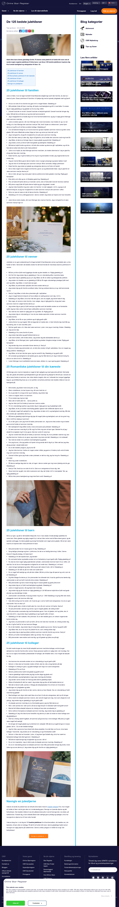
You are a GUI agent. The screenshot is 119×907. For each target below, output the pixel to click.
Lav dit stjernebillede (39, 11)
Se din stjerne (18, 11)
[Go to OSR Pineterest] (112, 877)
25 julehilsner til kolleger (16, 81)
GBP (103, 3)
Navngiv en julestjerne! (38, 836)
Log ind (94, 11)
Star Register (48, 860)
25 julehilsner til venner (15, 73)
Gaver (4, 11)
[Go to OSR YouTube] (108, 877)
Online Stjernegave (29, 860)
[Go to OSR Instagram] (93, 877)
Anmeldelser (6, 876)
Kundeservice (73, 3)
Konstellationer (69, 874)
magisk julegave (52, 807)
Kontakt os (5, 864)
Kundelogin (68, 860)
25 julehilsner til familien (16, 70)
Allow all (15, 903)
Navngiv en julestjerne (15, 83)
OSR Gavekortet (28, 871)
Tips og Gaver (11, 28)
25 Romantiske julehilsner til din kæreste (21, 76)
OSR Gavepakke (28, 864)
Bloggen (86, 3)
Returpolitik (68, 871)
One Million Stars (49, 875)
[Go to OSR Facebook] (103, 877)
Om (80, 3)
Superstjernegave (28, 867)
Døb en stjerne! (109, 11)
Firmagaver (81, 11)
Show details (105, 896)
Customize (36, 903)
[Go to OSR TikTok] (98, 877)
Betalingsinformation (71, 864)
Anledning (95, 3)
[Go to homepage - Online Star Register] (15, 3)
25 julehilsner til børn (14, 78)
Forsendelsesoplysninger (72, 867)
